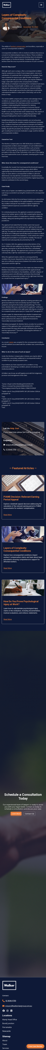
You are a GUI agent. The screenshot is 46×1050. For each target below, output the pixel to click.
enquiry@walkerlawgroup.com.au (18, 1006)
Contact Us (29, 814)
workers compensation (18, 46)
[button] (41, 4)
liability (11, 342)
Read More (8, 515)
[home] (6, 5)
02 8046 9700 (11, 1001)
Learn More (16, 814)
